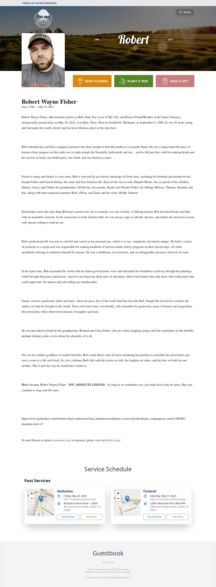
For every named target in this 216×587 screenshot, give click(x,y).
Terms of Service (117, 572)
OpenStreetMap (111, 577)
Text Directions (68, 516)
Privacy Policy (98, 572)
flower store (113, 440)
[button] (41, 498)
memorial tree (62, 440)
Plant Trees (91, 516)
